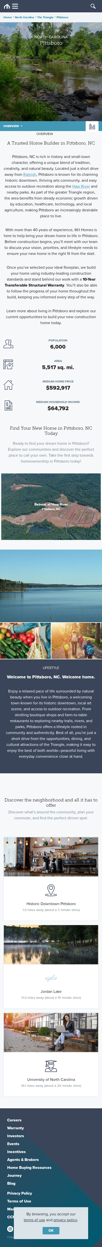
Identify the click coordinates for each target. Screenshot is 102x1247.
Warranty (15, 1128)
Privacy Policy (19, 1193)
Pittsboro (62, 17)
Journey (14, 1175)
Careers (14, 1120)
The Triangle (45, 17)
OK (51, 1230)
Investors (15, 1136)
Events (13, 1144)
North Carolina (24, 17)
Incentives (16, 1152)
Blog (11, 1183)
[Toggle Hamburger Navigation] (11, 6)
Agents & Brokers (23, 1159)
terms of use (34, 1220)
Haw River (81, 186)
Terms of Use (19, 1201)
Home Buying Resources (29, 1167)
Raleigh (29, 174)
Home (7, 17)
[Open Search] (93, 6)
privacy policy (65, 1220)
